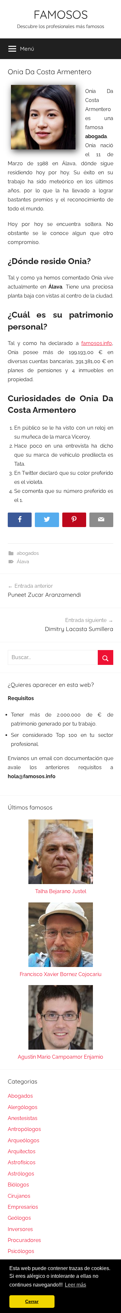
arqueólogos (23, 1140)
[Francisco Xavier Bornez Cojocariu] (60, 936)
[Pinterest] (74, 520)
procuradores (24, 1240)
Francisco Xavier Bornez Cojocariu (61, 974)
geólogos (19, 1218)
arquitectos (21, 1151)
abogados (28, 553)
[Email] (101, 520)
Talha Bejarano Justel (60, 891)
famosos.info (96, 343)
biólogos (18, 1185)
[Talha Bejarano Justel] (60, 853)
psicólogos (21, 1251)
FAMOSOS (61, 14)
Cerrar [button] (31, 1301)
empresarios (23, 1207)
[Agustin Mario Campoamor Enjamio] (60, 1019)
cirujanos (19, 1196)
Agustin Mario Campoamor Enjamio (60, 1057)
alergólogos (22, 1107)
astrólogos (21, 1174)
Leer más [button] (75, 1285)
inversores (20, 1229)
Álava (23, 562)
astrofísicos (21, 1162)
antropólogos (24, 1129)
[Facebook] (20, 520)
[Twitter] (47, 520)
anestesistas (22, 1118)
